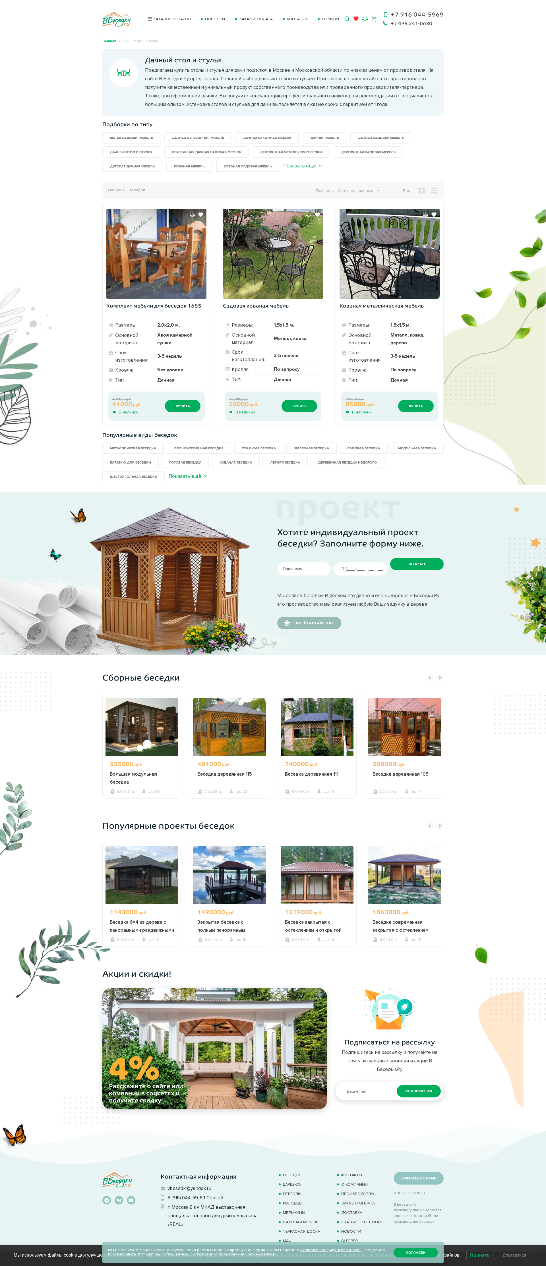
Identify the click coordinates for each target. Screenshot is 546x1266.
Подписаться (418, 1091)
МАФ (287, 1241)
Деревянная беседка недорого (347, 462)
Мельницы (294, 1212)
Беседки (292, 1175)
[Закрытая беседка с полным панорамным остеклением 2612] (229, 875)
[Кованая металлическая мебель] (390, 254)
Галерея (349, 1241)
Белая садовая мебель (131, 138)
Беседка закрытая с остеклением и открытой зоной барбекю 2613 (313, 930)
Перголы (292, 1194)
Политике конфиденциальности (330, 1250)
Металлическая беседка (133, 448)
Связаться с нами (419, 1178)
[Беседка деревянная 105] (404, 727)
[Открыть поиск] (346, 18)
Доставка (351, 1212)
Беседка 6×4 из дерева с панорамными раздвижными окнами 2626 (142, 930)
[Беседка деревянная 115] (229, 727)
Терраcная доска (301, 1231)
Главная (109, 40)
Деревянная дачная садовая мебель (206, 152)
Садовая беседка (363, 448)
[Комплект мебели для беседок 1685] (156, 254)
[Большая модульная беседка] (142, 727)
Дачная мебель (325, 138)
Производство (357, 1194)
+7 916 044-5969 (417, 14)
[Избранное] (356, 19)
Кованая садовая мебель (248, 166)
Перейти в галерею (313, 623)
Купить (183, 406)
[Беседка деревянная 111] (317, 727)
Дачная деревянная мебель (198, 138)
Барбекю (292, 1184)
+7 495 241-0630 (411, 23)
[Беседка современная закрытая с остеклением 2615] (404, 875)
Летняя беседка (285, 462)
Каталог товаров (172, 19)
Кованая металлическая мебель (382, 306)
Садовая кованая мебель (256, 306)
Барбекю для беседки (130, 462)
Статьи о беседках (361, 1222)
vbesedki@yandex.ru (189, 1188)
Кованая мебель (189, 166)
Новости (215, 19)
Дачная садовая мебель (381, 138)
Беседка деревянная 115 (224, 774)
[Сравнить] (192, 215)
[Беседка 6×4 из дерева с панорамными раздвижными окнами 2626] (142, 875)
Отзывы (330, 19)
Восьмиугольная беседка (199, 448)
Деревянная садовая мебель (368, 152)
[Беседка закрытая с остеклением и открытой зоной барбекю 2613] (317, 875)
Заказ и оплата (256, 19)
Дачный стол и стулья (131, 152)
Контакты (297, 19)
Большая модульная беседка (133, 777)
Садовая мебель (300, 1222)
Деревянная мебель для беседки (291, 152)
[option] (142, 757)
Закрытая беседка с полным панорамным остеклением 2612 (221, 930)
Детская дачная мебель (132, 166)
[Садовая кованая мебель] (273, 254)
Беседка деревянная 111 (311, 774)
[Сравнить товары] (365, 18)
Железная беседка (311, 448)
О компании (354, 1184)
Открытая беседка (259, 448)
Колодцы (292, 1203)
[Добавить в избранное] (201, 215)
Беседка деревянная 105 (401, 774)
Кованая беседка (236, 462)
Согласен (415, 1253)
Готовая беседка (185, 462)
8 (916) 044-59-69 (186, 1197)
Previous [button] (429, 677)
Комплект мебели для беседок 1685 (153, 306)
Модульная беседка (417, 448)
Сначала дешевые (355, 191)
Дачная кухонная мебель (267, 138)
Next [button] (440, 677)
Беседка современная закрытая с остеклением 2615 (401, 930)
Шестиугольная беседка (133, 477)
